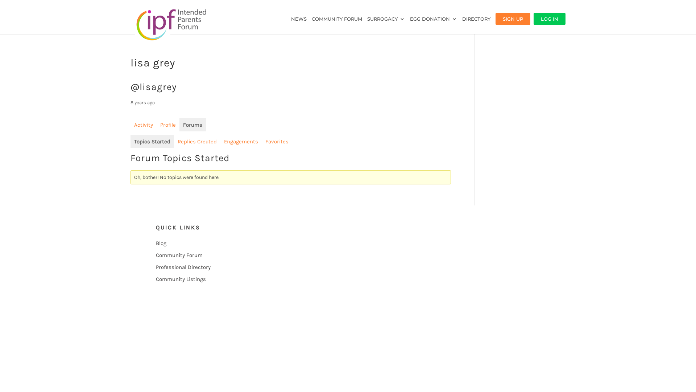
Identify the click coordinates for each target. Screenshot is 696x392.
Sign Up (513, 19)
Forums (192, 125)
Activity (143, 125)
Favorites (277, 141)
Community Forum (337, 19)
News (299, 19)
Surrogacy (382, 19)
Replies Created (197, 141)
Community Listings (181, 279)
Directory (476, 19)
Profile (168, 125)
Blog (161, 243)
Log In (549, 19)
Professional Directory (183, 267)
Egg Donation (430, 19)
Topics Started (152, 141)
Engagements (241, 141)
